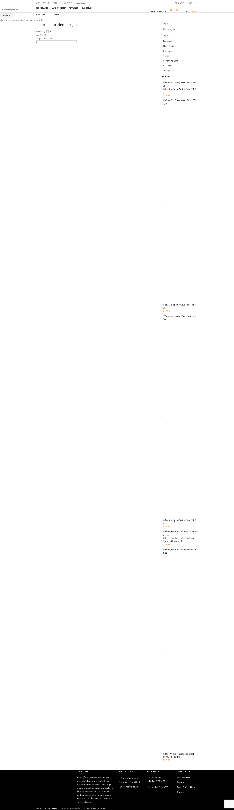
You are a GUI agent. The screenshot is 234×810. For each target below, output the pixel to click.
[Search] (198, 11)
